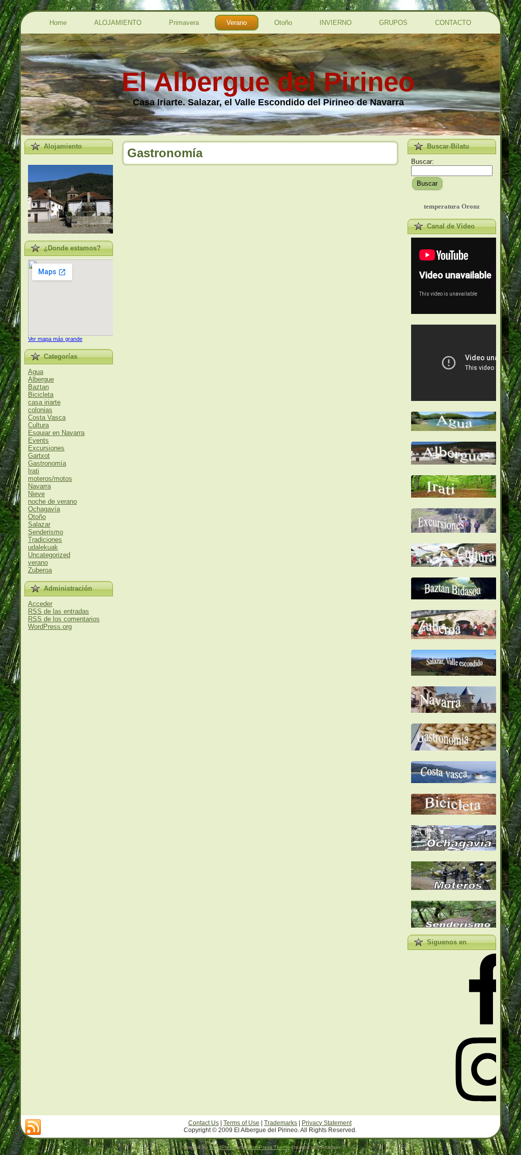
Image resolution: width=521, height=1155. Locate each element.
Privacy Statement (327, 1123)
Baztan (38, 387)
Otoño (37, 517)
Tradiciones (45, 539)
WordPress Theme (268, 1147)
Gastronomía (47, 463)
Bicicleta (40, 394)
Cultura (38, 425)
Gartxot (39, 455)
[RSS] (33, 1127)
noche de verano (52, 501)
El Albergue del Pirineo (268, 82)
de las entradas (58, 611)
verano (38, 562)
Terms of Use (241, 1123)
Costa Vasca (47, 417)
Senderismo (45, 532)
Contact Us (203, 1123)
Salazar (39, 524)
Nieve (36, 494)
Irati (33, 471)
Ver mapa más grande (55, 339)
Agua (35, 372)
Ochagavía (44, 509)
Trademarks (280, 1123)
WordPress (222, 1147)
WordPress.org (50, 626)
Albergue (41, 379)
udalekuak (43, 547)
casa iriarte (44, 402)
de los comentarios (64, 619)
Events (38, 440)
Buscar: (422, 161)
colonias (40, 410)
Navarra (39, 486)
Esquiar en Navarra (56, 433)
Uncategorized (49, 555)
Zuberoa (40, 570)
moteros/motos (50, 478)
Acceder (40, 604)
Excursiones (46, 448)
